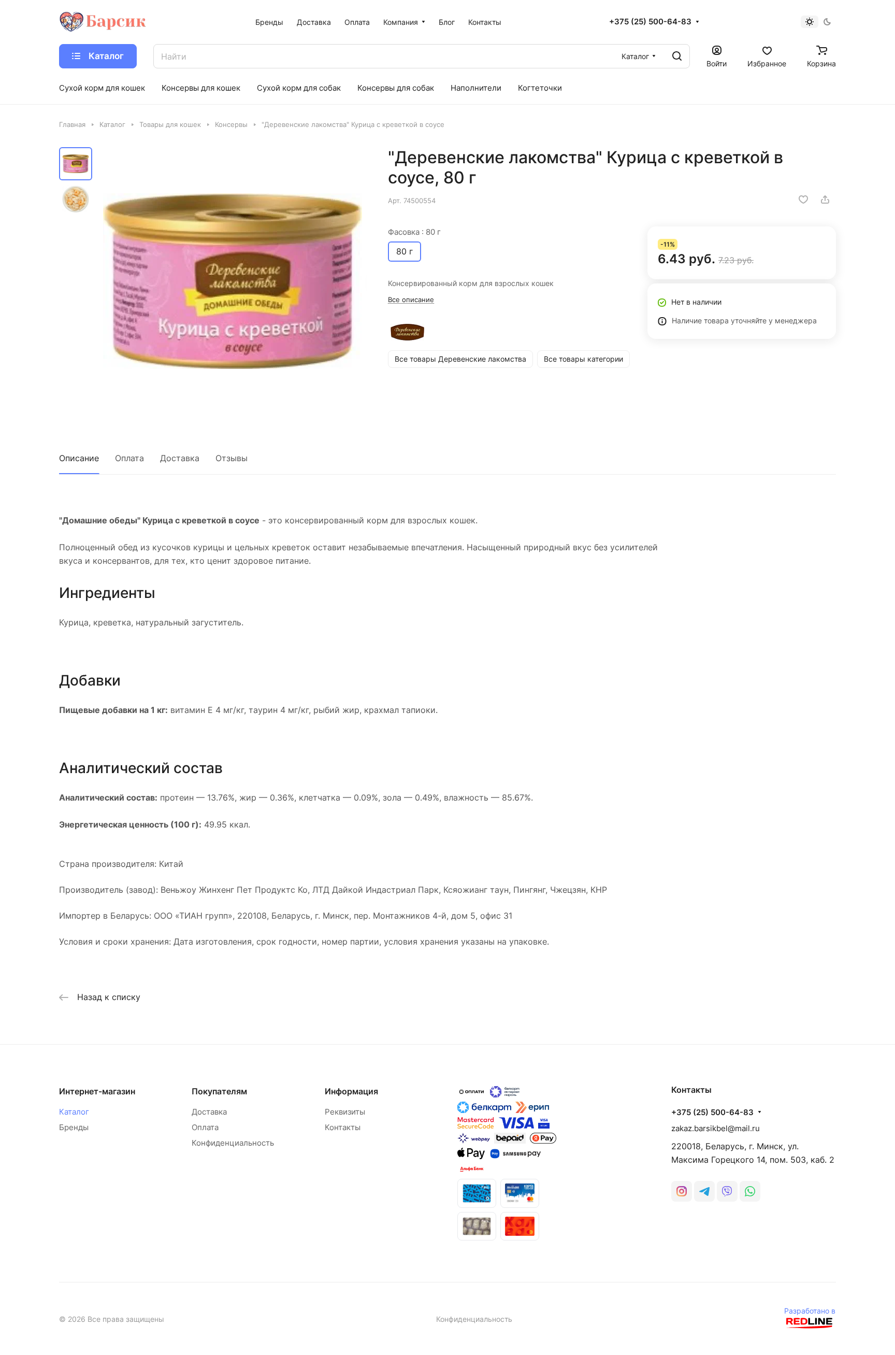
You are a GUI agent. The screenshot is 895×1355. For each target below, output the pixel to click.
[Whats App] (750, 1191)
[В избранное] (803, 199)
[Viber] (727, 1191)
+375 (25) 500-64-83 (650, 21)
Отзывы (231, 458)
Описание (79, 458)
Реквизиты (345, 1112)
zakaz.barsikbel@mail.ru (715, 1128)
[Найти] (677, 56)
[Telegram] (704, 1191)
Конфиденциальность (233, 1143)
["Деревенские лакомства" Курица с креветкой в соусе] (232, 281)
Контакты (342, 1127)
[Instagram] (681, 1191)
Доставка (179, 458)
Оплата (129, 458)
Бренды (74, 1127)
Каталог (74, 1112)
